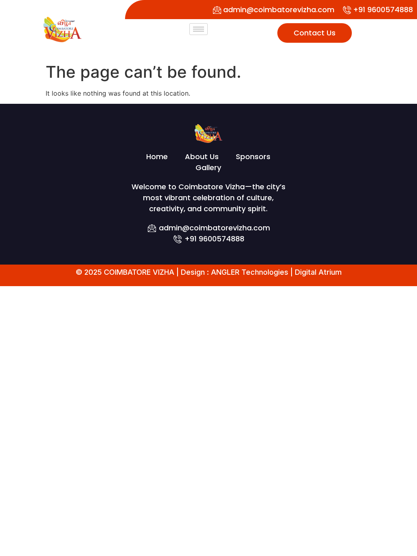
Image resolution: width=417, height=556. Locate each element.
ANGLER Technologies (249, 272)
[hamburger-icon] (198, 29)
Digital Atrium (318, 272)
